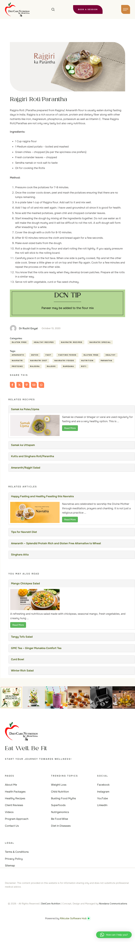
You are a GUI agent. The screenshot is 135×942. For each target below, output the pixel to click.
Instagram (103, 791)
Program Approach (16, 819)
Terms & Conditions (17, 852)
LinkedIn (102, 805)
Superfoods (58, 805)
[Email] (34, 385)
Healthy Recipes (15, 798)
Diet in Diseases (61, 826)
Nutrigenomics (60, 812)
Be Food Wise (59, 819)
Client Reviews (14, 805)
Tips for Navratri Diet (24, 532)
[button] (53, 9)
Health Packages (15, 791)
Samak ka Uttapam (23, 445)
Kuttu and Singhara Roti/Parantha (32, 456)
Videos (9, 812)
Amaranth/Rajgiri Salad (25, 467)
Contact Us (12, 826)
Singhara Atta (20, 554)
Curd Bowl (17, 659)
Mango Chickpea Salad (25, 583)
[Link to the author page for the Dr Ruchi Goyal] (13, 328)
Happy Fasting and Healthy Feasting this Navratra (42, 496)
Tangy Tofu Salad (22, 636)
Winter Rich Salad (22, 670)
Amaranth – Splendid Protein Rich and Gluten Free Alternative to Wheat (56, 543)
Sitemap (10, 865)
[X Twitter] (19, 385)
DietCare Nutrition (50, 903)
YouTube (102, 798)
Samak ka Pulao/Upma (25, 409)
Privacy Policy (14, 859)
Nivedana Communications (113, 903)
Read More (70, 428)
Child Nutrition (60, 791)
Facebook (103, 784)
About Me (11, 784)
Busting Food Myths (63, 798)
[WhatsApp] (41, 385)
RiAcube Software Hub (73, 918)
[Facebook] (12, 385)
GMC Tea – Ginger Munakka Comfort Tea (36, 648)
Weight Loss (58, 784)
